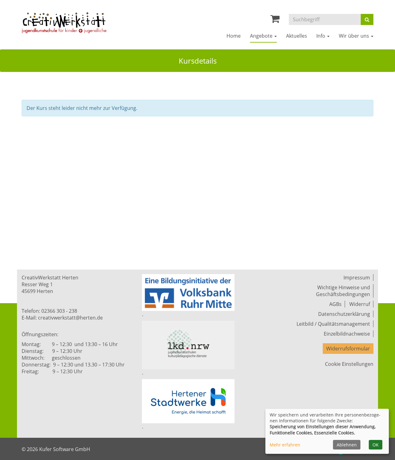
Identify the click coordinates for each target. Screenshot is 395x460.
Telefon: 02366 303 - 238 (49, 310)
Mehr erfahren (285, 445)
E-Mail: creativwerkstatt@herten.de (62, 317)
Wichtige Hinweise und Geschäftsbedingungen (343, 291)
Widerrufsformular (348, 348)
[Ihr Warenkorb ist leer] (275, 20)
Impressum (356, 277)
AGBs (335, 304)
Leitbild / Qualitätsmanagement (333, 323)
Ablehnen (347, 445)
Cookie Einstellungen (349, 364)
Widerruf (359, 304)
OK (375, 445)
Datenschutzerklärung (344, 314)
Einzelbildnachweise (347, 333)
